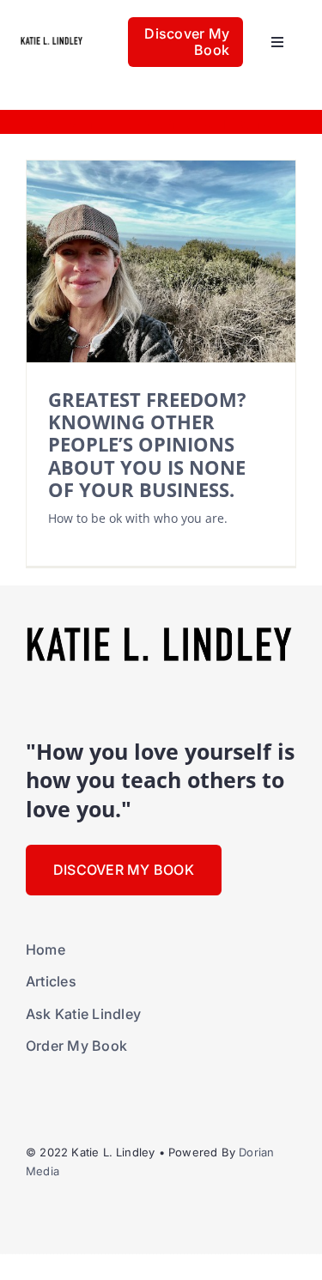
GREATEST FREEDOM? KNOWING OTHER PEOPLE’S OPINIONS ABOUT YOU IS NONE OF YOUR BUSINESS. (147, 444)
